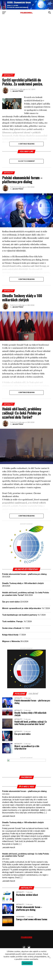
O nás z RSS (27, 786)
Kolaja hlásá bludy (10, 635)
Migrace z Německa (11, 641)
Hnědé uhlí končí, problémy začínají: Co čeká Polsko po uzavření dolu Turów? (25, 855)
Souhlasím (27, 963)
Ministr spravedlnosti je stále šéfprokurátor (21, 608)
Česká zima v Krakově (11, 628)
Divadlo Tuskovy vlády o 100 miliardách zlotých (23, 583)
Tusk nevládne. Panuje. (12, 621)
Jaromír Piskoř (17, 91)
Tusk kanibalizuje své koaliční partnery (19, 615)
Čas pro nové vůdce (11, 602)
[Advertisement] (26, 45)
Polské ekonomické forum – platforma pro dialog (24, 574)
